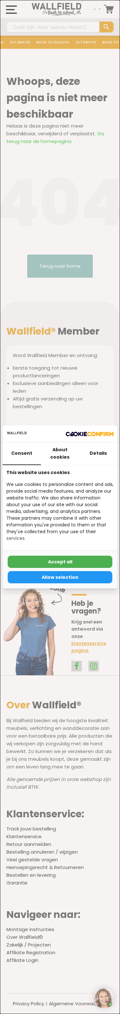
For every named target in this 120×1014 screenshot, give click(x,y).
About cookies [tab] (59, 453)
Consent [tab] (21, 453)
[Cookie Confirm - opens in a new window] (90, 434)
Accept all (60, 562)
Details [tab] (98, 453)
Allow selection (60, 577)
